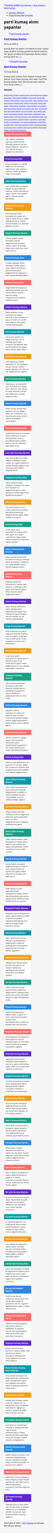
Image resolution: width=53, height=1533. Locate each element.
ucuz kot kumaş (23, 119)
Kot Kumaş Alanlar (15, 331)
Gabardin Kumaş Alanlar (14, 575)
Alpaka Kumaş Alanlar (17, 1239)
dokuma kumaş (24, 95)
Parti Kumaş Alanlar (15, 38)
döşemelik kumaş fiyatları (39, 95)
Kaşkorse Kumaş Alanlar (18, 1031)
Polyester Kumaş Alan (16, 477)
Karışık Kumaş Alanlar (17, 982)
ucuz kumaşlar (15, 122)
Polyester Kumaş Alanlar (14, 676)
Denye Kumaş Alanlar (16, 883)
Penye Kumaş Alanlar (16, 1007)
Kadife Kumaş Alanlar (16, 356)
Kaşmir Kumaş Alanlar (17, 233)
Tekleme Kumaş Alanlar (17, 957)
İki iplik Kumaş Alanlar (17, 1192)
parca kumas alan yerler (30, 109)
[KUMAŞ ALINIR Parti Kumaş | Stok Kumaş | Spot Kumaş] (26, 8)
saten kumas (28, 114)
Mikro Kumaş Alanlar (16, 1120)
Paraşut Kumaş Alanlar (17, 1142)
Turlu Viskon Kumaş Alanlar (15, 780)
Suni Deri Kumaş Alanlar (18, 452)
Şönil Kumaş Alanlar (16, 378)
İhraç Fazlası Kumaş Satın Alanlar (15, 1369)
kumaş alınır (33, 103)
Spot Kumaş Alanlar (15, 66)
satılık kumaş (37, 114)
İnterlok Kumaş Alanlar (17, 1054)
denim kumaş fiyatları (11, 95)
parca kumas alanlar (14, 109)
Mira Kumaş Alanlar (15, 1098)
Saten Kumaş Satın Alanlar (15, 207)
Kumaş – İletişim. (17, 12)
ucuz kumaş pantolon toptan (23, 125)
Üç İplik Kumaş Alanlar (17, 1216)
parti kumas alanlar (14, 111)
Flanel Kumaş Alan (15, 257)
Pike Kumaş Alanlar (15, 1167)
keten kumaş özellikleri (20, 98)
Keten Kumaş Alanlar (16, 403)
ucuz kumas (33, 119)
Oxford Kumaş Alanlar (16, 705)
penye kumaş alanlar (16, 114)
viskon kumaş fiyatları (30, 128)
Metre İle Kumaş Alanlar (17, 1472)
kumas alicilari (38, 101)
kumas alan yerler (26, 101)
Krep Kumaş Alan (14, 158)
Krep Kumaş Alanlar (15, 626)
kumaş (26, 103)
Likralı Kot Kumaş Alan (17, 1263)
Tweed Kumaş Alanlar (16, 428)
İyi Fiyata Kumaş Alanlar (14, 1498)
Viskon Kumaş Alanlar (16, 307)
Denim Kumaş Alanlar (16, 732)
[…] (19, 56)
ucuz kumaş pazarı (40, 125)
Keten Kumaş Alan (15, 282)
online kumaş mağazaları (17, 106)
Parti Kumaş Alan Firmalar (21, 15)
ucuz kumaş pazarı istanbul (13, 128)
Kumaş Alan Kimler (15, 1395)
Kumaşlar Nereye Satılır (17, 1419)
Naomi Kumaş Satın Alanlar (15, 1448)
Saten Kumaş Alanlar (16, 601)
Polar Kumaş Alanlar (16, 650)
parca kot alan (32, 106)
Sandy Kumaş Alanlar (16, 858)
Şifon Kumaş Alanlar (16, 181)
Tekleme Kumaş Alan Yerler (16, 1317)
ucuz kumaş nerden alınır (28, 122)
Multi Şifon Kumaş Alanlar (15, 832)
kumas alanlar (15, 101)
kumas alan (32, 98)
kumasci (11, 103)
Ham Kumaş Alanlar (15, 932)
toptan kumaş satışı (20, 117)
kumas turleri (19, 103)
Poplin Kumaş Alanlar (16, 134)
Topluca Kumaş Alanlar (17, 1343)
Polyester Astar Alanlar (17, 908)
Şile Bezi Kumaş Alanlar (17, 806)
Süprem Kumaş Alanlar (17, 1076)
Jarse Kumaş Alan (14, 524)
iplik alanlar (8, 98)
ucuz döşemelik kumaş (36, 117)
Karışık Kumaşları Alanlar (14, 1289)
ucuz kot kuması (12, 119)
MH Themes (28, 1523)
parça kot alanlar (27, 111)
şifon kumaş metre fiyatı (18, 130)
